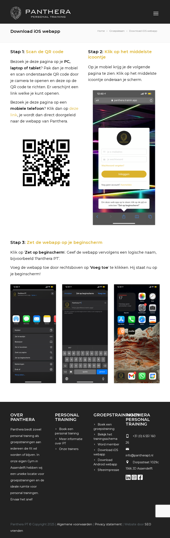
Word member (108, 444)
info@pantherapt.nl (139, 455)
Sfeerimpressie (108, 470)
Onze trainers (68, 449)
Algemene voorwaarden (74, 524)
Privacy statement (108, 524)
